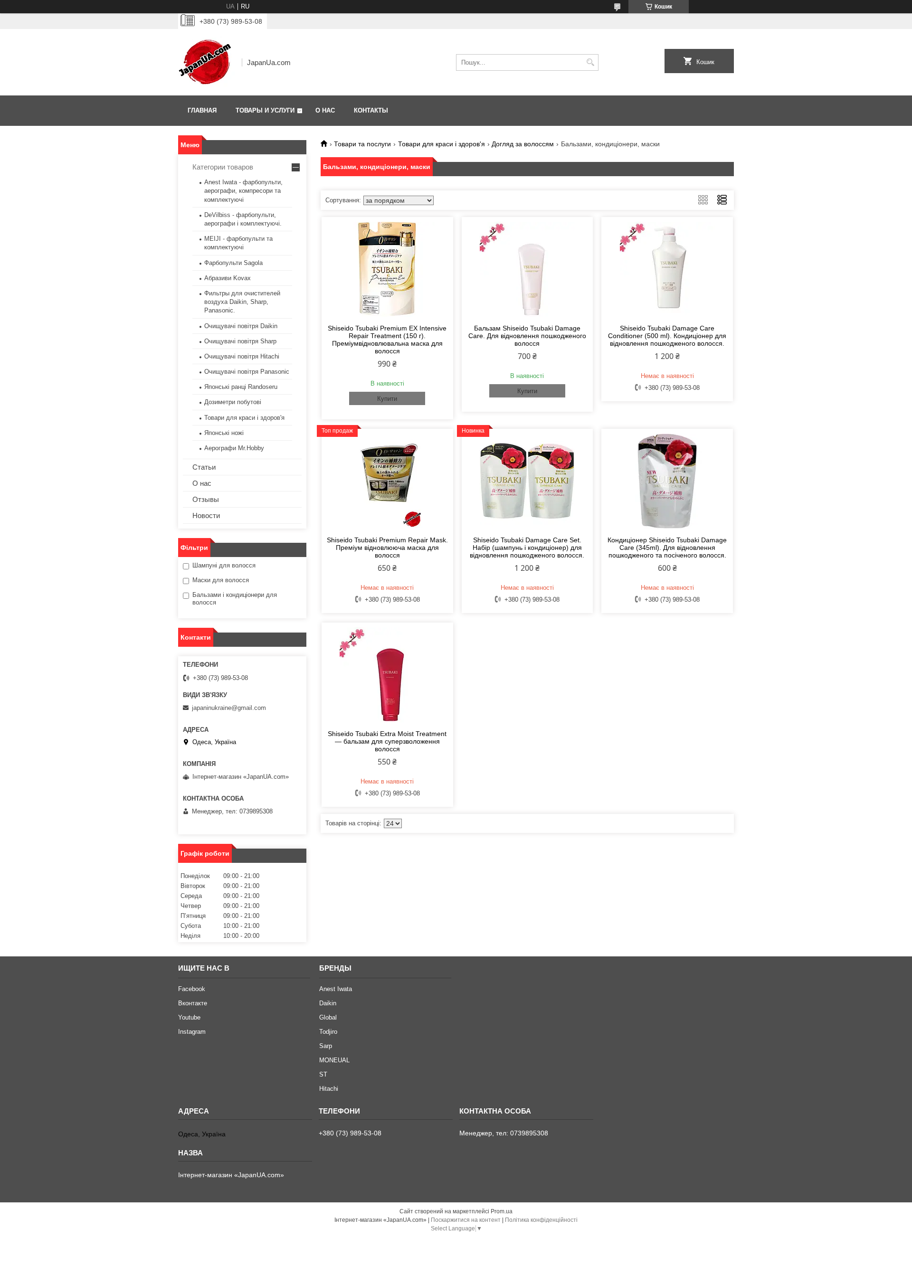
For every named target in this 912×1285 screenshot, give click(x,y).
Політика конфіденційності (541, 1220)
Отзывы (205, 499)
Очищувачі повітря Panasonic (246, 371)
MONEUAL (334, 1060)
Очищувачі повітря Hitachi (241, 356)
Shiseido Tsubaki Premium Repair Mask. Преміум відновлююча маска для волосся (387, 547)
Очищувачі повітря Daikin (240, 326)
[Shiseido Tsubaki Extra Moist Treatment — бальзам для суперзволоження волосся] (387, 674)
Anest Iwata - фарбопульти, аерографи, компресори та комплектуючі (243, 191)
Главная (202, 110)
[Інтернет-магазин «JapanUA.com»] (206, 62)
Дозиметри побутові (232, 402)
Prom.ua (502, 1211)
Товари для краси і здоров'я (441, 144)
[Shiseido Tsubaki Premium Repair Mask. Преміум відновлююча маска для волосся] (387, 481)
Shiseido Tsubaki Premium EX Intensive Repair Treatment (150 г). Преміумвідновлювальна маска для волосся (387, 339)
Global (328, 1017)
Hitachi (328, 1088)
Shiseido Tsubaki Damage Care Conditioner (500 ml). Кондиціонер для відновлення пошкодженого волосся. (667, 335)
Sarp (325, 1045)
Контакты (371, 110)
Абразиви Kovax (227, 278)
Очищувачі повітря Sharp (240, 341)
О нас (325, 110)
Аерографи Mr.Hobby (234, 448)
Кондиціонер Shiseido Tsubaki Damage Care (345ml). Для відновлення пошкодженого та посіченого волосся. (667, 547)
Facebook (191, 988)
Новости (206, 515)
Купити (387, 398)
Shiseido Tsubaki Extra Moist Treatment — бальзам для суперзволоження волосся (387, 741)
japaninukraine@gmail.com (229, 707)
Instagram (192, 1031)
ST (323, 1074)
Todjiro (328, 1031)
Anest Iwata (335, 988)
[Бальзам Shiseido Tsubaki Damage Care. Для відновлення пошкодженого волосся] (527, 269)
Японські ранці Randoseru (240, 386)
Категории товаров (222, 167)
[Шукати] (590, 62)
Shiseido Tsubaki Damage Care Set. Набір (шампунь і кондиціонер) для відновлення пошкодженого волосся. (527, 547)
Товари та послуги (362, 144)
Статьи (204, 467)
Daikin (327, 1003)
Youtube (189, 1017)
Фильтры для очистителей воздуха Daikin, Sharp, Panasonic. (242, 302)
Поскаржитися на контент (466, 1220)
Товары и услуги (265, 110)
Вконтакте (192, 1003)
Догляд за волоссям (523, 144)
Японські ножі (224, 432)
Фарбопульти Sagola (233, 262)
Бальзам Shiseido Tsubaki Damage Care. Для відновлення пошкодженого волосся (527, 335)
